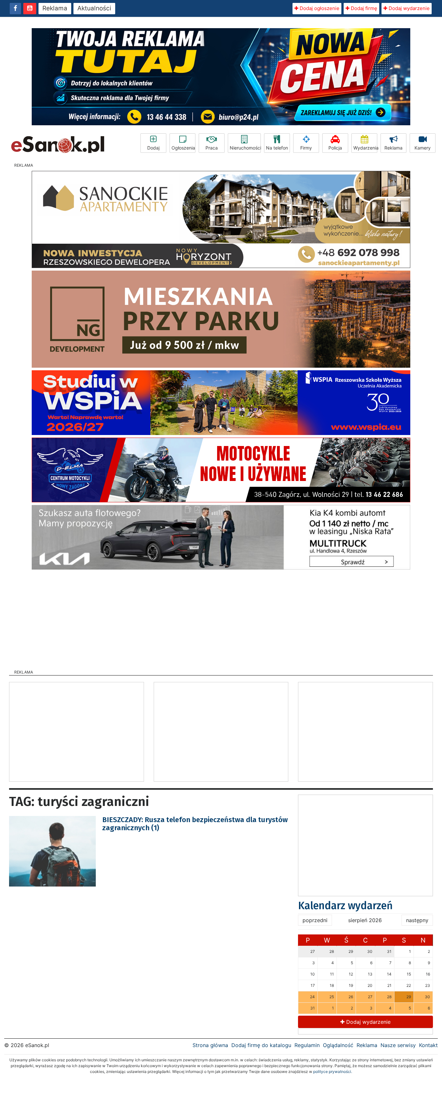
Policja (335, 148)
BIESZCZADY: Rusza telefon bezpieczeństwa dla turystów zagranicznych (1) (195, 823)
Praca (211, 148)
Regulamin (307, 1045)
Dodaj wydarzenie (408, 8)
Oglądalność (338, 1045)
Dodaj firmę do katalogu (261, 1045)
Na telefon (277, 148)
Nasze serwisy (398, 1045)
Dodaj (153, 148)
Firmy (306, 148)
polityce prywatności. (332, 1071)
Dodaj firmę (363, 8)
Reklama (54, 8)
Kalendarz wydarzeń (345, 905)
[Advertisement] (221, 617)
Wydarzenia (365, 148)
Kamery (422, 148)
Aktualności (94, 8)
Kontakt (428, 1045)
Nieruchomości (245, 148)
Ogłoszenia (183, 148)
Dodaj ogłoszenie (318, 8)
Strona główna (210, 1045)
